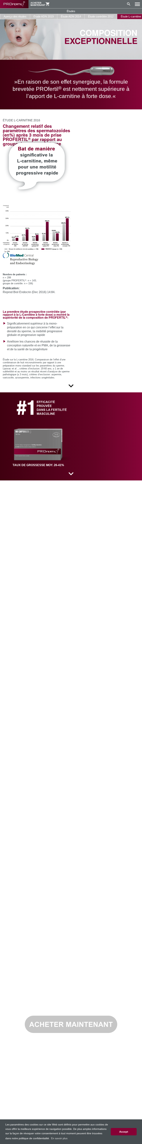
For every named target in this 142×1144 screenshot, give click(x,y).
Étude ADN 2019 (43, 16)
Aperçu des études (15, 16)
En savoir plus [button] (59, 1138)
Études (71, 11)
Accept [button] (123, 1131)
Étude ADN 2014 (71, 16)
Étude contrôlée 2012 (101, 16)
